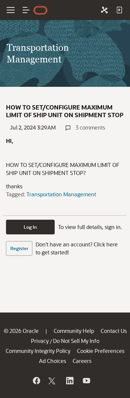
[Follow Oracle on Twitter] (52, 381)
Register (19, 248)
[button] (26, 10)
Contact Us (114, 330)
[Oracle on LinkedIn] (69, 381)
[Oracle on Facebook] (36, 381)
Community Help (74, 330)
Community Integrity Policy (38, 350)
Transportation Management (61, 194)
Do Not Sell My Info (76, 340)
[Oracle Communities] (104, 10)
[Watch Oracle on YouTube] (86, 381)
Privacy (40, 340)
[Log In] (119, 10)
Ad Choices (52, 360)
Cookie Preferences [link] (100, 350)
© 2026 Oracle (21, 330)
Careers (82, 360)
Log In (30, 227)
